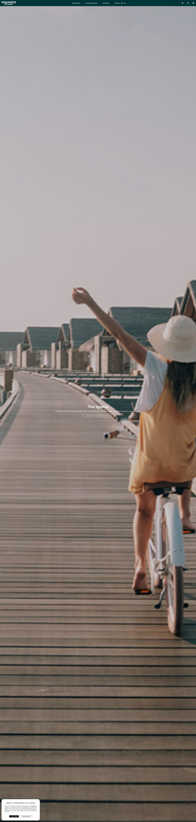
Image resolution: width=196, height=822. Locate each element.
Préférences (26, 816)
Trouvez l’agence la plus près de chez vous (98, 415)
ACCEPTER (14, 816)
